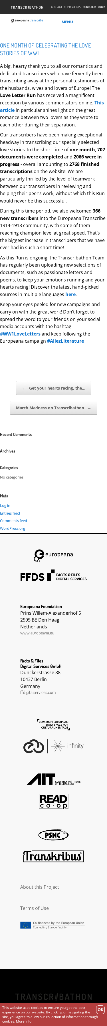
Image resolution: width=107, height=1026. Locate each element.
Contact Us (58, 7)
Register (89, 7)
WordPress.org (12, 528)
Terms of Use (34, 908)
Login (102, 7)
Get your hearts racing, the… (53, 388)
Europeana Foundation (53, 555)
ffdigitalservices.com (38, 692)
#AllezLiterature (65, 341)
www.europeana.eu (37, 633)
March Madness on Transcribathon (53, 407)
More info (23, 1021)
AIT (53, 779)
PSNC (53, 835)
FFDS (53, 575)
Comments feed (13, 520)
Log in (5, 505)
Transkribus (53, 856)
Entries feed (10, 513)
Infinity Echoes (53, 746)
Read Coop (53, 801)
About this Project (39, 887)
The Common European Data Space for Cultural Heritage (53, 725)
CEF (53, 925)
